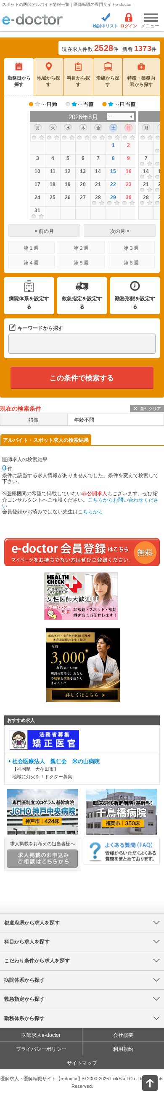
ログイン (128, 26)
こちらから (90, 512)
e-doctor (32, 19)
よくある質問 (122, 851)
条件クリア (150, 408)
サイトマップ (82, 1063)
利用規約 (123, 1049)
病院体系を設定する (29, 303)
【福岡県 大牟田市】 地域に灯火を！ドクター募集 (56, 769)
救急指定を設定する (82, 303)
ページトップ (143, 1082)
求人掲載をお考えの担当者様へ (42, 843)
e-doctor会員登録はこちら (82, 552)
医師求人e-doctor (41, 1035)
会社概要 (123, 1035)
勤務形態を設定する (135, 303)
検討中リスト (105, 26)
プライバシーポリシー (41, 1049)
